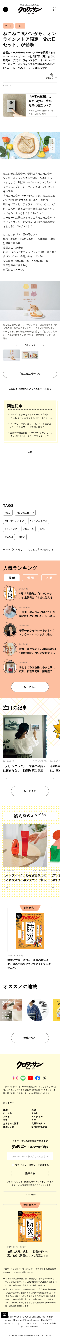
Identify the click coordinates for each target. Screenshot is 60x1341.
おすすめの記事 (11, 1123)
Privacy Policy (31, 1327)
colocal (36, 1320)
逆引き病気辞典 (39, 1127)
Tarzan (27, 1320)
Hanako (7, 1320)
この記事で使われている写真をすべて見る (30, 389)
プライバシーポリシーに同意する (32, 1165)
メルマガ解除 (30, 1194)
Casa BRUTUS (38, 1317)
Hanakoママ (46, 1320)
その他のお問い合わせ (23, 1272)
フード (8, 26)
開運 (5, 1120)
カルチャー (37, 1116)
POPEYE (26, 1317)
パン (43, 529)
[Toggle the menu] (5, 9)
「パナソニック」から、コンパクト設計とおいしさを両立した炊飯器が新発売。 (30, 425)
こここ (22, 1323)
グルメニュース (38, 520)
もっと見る (30, 687)
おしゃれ (7, 1113)
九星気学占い (38, 1123)
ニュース (28, 529)
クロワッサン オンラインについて (18, 1269)
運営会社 (40, 1269)
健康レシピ (8, 1127)
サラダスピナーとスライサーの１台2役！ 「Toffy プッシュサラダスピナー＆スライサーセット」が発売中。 (31, 416)
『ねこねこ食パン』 (30, 373)
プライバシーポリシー (39, 1182)
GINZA (50, 1317)
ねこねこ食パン (25, 512)
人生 (34, 1120)
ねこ (8, 512)
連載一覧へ (30, 1037)
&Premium (17, 1320)
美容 (34, 1109)
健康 (5, 1109)
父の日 (9, 537)
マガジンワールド (40, 1323)
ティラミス (11, 529)
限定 (22, 537)
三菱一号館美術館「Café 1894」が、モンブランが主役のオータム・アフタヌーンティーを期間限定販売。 (31, 434)
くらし (20, 26)
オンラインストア (14, 520)
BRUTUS (15, 1317)
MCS (29, 1323)
